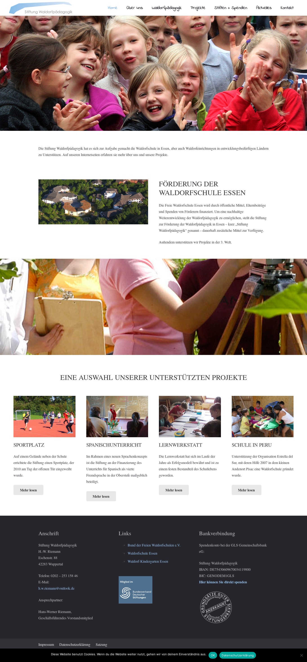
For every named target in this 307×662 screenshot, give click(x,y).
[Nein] (301, 655)
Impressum (46, 644)
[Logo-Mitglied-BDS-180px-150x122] (153, 590)
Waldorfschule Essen (142, 553)
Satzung (101, 644)
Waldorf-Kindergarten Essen (148, 561)
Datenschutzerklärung (74, 644)
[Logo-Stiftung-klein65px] (41, 8)
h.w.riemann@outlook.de (56, 588)
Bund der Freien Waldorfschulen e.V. (154, 545)
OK (213, 655)
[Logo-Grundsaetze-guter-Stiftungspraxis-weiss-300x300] (234, 607)
